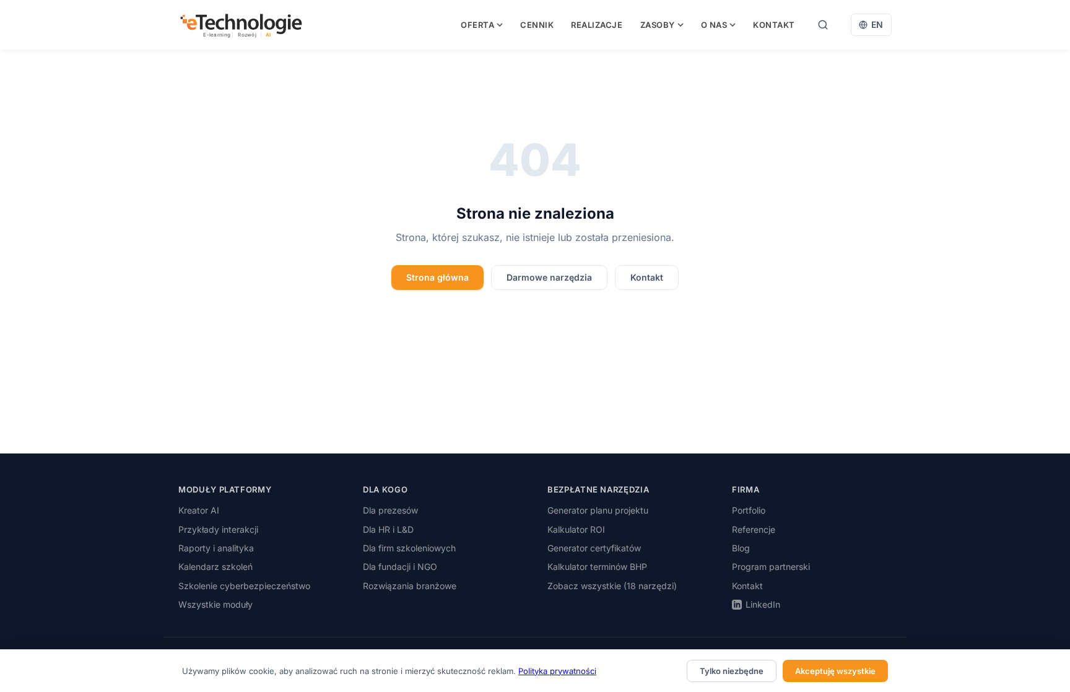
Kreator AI (198, 510)
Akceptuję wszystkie (835, 671)
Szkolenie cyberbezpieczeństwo (244, 585)
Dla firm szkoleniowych (409, 548)
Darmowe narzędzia (549, 277)
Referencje (753, 529)
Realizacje (596, 25)
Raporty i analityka (216, 548)
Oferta (477, 25)
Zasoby (657, 25)
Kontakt (774, 25)
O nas (714, 25)
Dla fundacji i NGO (400, 566)
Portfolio (748, 510)
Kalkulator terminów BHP (597, 566)
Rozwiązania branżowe (409, 585)
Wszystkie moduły (215, 604)
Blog (741, 548)
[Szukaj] (823, 24)
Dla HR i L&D (388, 529)
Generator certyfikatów (594, 548)
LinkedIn (763, 604)
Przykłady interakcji (218, 529)
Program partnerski (771, 566)
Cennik (537, 25)
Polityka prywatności (557, 671)
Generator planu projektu (597, 510)
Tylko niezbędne (731, 671)
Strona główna (437, 277)
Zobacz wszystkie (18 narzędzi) (612, 585)
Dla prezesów (390, 510)
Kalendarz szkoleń (215, 566)
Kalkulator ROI (576, 529)
